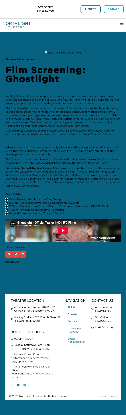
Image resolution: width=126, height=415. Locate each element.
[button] (8, 254)
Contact (72, 321)
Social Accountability (76, 340)
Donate (72, 314)
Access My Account (74, 330)
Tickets (72, 307)
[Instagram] (24, 385)
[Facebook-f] (12, 385)
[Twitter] (18, 385)
